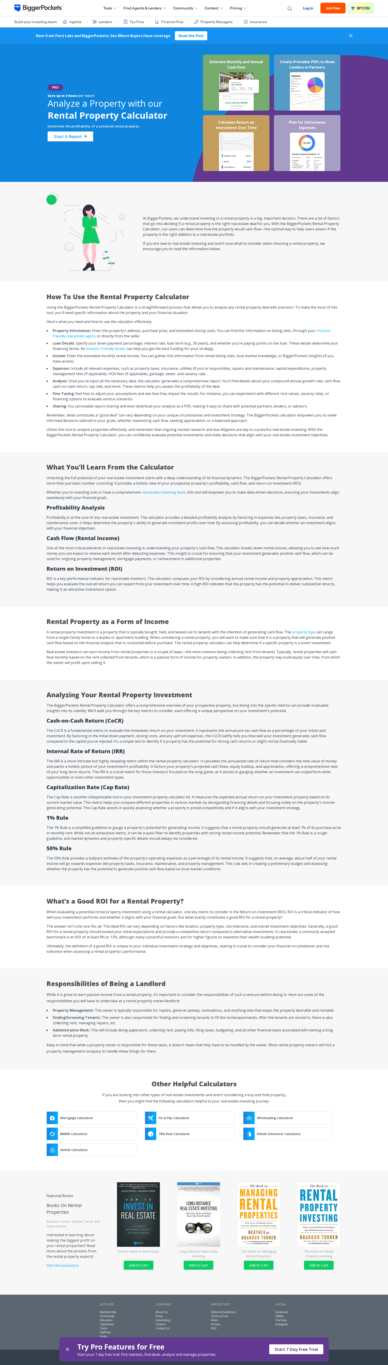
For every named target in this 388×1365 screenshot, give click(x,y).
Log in (308, 8)
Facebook (281, 1312)
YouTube (281, 1320)
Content (211, 8)
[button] (194, 1349)
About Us (162, 1312)
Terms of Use (219, 1316)
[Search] (290, 8)
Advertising (163, 1320)
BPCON (363, 8)
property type (303, 632)
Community (183, 8)
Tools (107, 8)
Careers (161, 1324)
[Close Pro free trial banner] (67, 1349)
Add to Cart (138, 1265)
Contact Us (163, 1328)
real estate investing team (163, 492)
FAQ (213, 1328)
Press (159, 1316)
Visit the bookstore (62, 1265)
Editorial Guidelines (223, 1312)
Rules (214, 1320)
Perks (103, 1336)
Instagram (281, 1324)
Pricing (236, 8)
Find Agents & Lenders (142, 8)
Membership (108, 1312)
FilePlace (105, 1332)
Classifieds (107, 1324)
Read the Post (191, 35)
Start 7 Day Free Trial (296, 1349)
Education (106, 1320)
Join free (333, 8)
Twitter (279, 1316)
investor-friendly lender (106, 348)
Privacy (215, 1324)
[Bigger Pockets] (39, 8)
